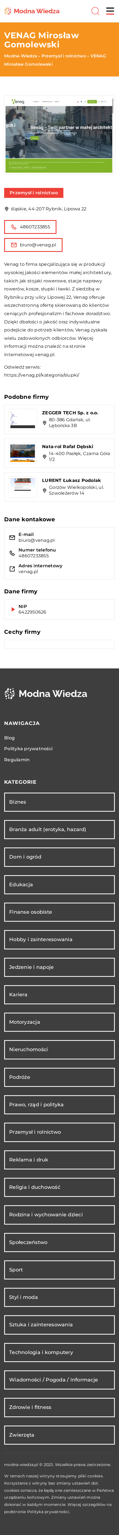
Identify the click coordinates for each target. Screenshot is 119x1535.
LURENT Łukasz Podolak (71, 480)
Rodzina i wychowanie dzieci (46, 1215)
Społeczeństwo (28, 1242)
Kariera (18, 995)
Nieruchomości (28, 1049)
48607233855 (35, 226)
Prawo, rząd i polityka (36, 1105)
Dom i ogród (25, 857)
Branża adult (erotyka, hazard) (47, 829)
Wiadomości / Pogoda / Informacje (53, 1380)
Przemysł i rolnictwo (34, 192)
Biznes (17, 802)
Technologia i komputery (41, 1352)
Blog (9, 737)
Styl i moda (23, 1297)
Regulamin (17, 759)
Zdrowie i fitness (30, 1407)
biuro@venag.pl (38, 244)
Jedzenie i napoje (31, 967)
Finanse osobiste (30, 912)
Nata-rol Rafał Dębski (67, 446)
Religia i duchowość (34, 1187)
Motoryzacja (24, 1022)
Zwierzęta (21, 1435)
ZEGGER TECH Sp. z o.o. (70, 412)
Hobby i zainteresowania (41, 939)
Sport (16, 1270)
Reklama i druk (28, 1160)
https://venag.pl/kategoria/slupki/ (41, 375)
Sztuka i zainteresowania (41, 1325)
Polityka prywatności (28, 748)
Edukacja (21, 885)
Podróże (19, 1077)
